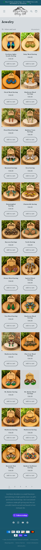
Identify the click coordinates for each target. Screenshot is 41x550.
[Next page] (31, 486)
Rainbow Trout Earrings (30, 130)
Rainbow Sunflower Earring (30, 466)
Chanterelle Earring (30, 204)
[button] (4, 11)
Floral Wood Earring (11, 92)
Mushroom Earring (11, 354)
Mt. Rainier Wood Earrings (30, 392)
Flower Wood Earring (11, 278)
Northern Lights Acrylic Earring (10, 55)
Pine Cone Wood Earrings (30, 354)
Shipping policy (9, 543)
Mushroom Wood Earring (30, 316)
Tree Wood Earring (11, 316)
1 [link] (9, 486)
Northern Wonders (12, 539)
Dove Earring (30, 168)
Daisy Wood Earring (30, 54)
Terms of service (20, 543)
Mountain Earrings (11, 168)
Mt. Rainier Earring (10, 392)
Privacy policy (34, 539)
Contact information (32, 543)
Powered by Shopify (23, 539)
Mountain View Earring (11, 466)
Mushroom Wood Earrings (30, 93)
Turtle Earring (30, 242)
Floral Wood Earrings (11, 130)
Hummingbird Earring (11, 205)
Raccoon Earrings (11, 242)
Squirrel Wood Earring (30, 279)
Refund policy (21, 546)
